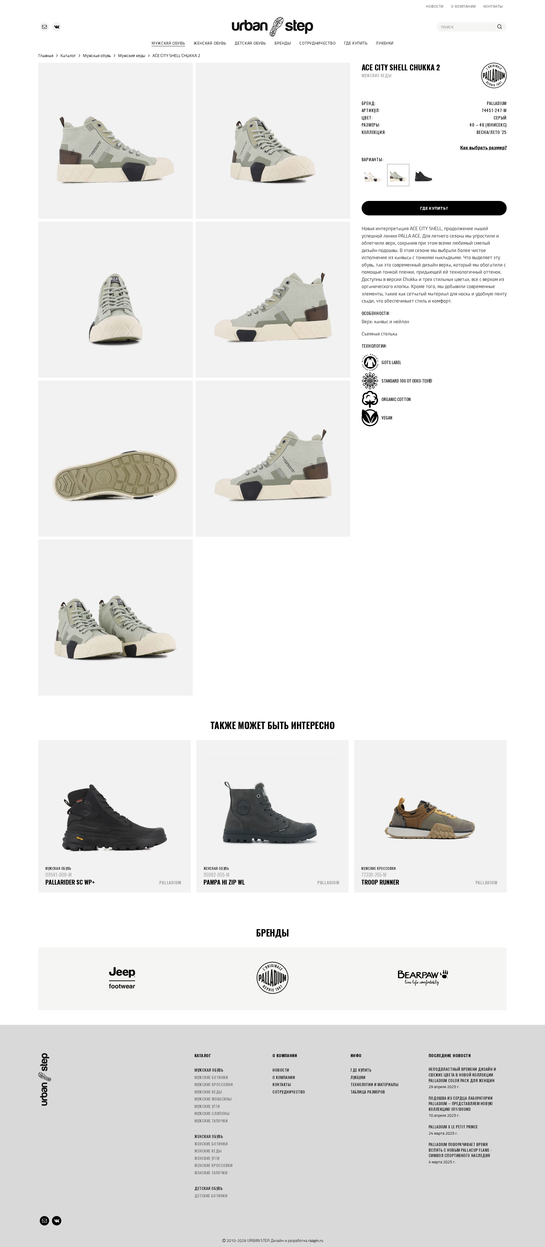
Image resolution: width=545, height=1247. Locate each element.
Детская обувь (250, 43)
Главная (45, 55)
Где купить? (434, 208)
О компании (463, 6)
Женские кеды (208, 1151)
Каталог (68, 55)
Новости (435, 6)
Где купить (355, 43)
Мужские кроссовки (213, 1084)
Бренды (282, 43)
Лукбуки (384, 43)
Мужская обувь (168, 43)
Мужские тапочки (211, 1121)
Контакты (493, 6)
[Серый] (398, 175)
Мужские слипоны (211, 1113)
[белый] (373, 175)
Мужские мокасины (213, 1099)
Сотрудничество (317, 43)
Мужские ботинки (211, 1077)
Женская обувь (210, 43)
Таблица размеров (368, 1092)
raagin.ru (315, 1240)
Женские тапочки (210, 1172)
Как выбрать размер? (483, 147)
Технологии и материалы (374, 1084)
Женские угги (207, 1158)
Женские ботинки (211, 1144)
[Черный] (423, 175)
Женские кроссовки (213, 1165)
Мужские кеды (131, 55)
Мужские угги (207, 1106)
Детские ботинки (210, 1195)
